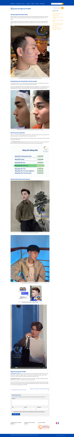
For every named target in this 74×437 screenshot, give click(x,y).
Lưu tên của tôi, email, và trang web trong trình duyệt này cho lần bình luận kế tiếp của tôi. (29, 411)
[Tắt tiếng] (43, 367)
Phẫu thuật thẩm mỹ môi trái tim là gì (58, 18)
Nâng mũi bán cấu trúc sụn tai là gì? (19, 389)
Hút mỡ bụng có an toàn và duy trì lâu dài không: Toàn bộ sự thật (58, 25)
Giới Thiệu (18, 3)
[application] (29, 337)
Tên (13, 407)
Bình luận (14, 398)
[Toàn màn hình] (45, 367)
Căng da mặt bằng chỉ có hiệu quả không (57, 14)
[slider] (28, 367)
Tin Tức (33, 3)
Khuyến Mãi (42, 3)
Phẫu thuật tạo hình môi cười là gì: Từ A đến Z (57, 28)
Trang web (39, 407)
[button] (29, 337)
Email (25, 407)
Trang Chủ (13, 3)
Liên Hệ (37, 3)
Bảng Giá (28, 3)
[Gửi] (62, 4)
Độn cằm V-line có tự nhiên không (58, 21)
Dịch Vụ (23, 3)
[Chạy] (11, 367)
